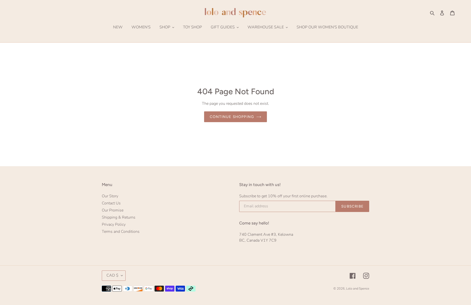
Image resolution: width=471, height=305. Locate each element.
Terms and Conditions (121, 231)
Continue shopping (232, 117)
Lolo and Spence (357, 288)
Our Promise (112, 210)
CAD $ (112, 275)
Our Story (110, 196)
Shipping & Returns (118, 217)
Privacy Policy (114, 224)
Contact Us (111, 203)
